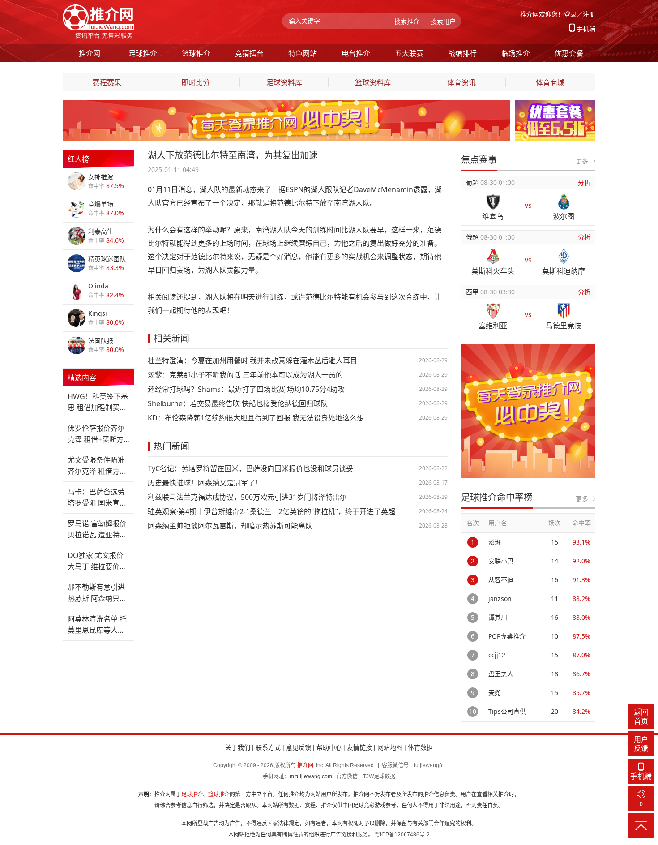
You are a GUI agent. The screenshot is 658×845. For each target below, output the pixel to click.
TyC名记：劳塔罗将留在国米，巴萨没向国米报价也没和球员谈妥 (250, 468)
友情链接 (359, 747)
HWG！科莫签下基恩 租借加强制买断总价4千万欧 (98, 402)
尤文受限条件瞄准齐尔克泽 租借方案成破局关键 (97, 466)
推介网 (305, 765)
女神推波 (100, 176)
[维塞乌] (492, 202)
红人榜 (78, 159)
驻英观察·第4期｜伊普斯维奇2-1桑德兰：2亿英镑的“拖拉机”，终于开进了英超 (271, 511)
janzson (500, 598)
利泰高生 (100, 231)
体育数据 (420, 747)
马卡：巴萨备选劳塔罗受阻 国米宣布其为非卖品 (97, 498)
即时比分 (195, 82)
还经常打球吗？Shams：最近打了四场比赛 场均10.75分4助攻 (246, 389)
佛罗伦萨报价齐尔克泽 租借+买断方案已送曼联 (96, 434)
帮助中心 (329, 747)
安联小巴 (500, 561)
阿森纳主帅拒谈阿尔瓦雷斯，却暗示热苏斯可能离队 (230, 526)
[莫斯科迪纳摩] (563, 256)
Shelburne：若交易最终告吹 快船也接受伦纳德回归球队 (238, 403)
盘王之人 (500, 673)
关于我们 (237, 747)
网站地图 (389, 747)
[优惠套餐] (555, 105)
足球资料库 (284, 82)
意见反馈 (298, 747)
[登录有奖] (286, 105)
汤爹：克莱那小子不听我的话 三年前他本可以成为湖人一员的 (245, 375)
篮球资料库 (373, 82)
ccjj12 (496, 655)
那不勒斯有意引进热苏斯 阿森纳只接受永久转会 (97, 593)
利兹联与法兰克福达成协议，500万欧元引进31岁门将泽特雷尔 (247, 497)
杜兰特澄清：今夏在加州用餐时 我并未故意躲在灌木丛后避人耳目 (252, 360)
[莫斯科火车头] (492, 256)
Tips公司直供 (507, 711)
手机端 (586, 28)
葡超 (473, 182)
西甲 (473, 291)
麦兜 (494, 692)
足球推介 (192, 794)
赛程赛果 (107, 82)
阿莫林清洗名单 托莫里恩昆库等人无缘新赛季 (97, 625)
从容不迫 (500, 579)
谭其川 (497, 617)
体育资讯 (461, 82)
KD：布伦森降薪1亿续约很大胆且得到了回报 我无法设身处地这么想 (256, 418)
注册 (589, 14)
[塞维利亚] (492, 311)
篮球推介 (219, 794)
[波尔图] (563, 202)
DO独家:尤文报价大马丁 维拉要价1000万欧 (96, 561)
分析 (584, 182)
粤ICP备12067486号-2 (402, 835)
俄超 (473, 237)
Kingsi (97, 313)
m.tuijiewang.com (311, 776)
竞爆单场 (100, 204)
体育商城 (550, 82)
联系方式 (268, 747)
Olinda (98, 286)
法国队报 (100, 340)
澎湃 (494, 542)
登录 (570, 14)
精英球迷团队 (107, 258)
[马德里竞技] (563, 311)
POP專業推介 (507, 636)
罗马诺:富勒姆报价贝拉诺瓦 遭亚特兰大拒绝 (97, 529)
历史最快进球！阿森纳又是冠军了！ (205, 483)
